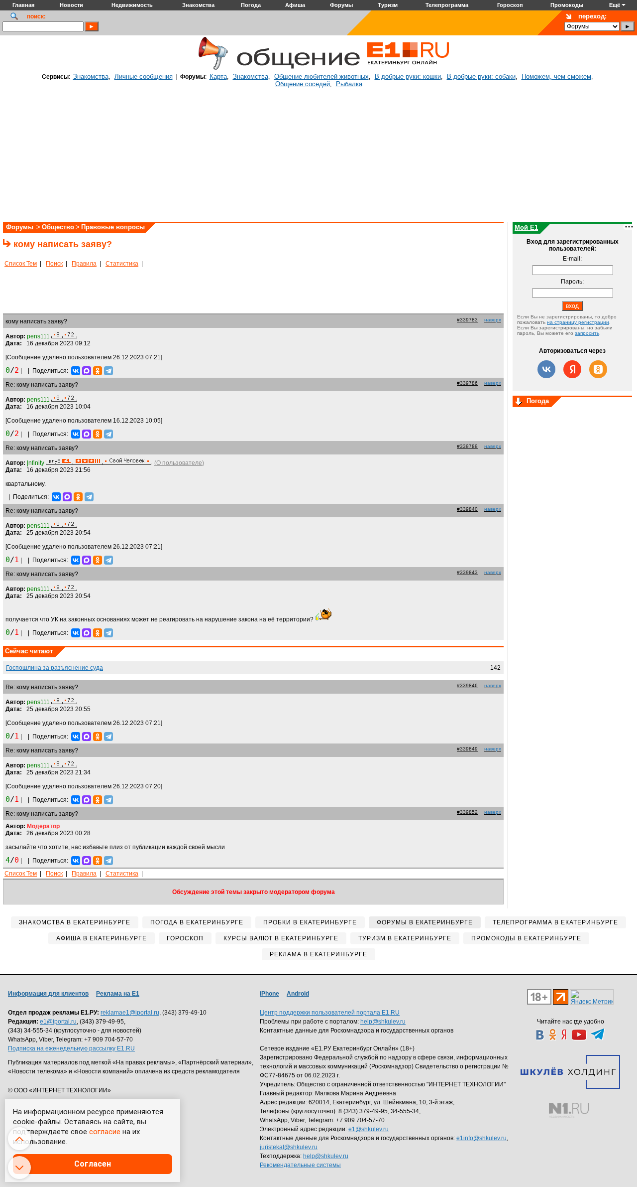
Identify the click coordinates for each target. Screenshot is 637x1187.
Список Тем (20, 263)
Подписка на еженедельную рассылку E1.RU (71, 1048)
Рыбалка (349, 84)
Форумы (19, 227)
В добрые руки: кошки (408, 76)
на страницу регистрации (578, 322)
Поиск (54, 263)
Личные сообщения (143, 76)
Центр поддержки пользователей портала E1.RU (330, 1012)
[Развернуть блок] (519, 402)
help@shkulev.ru (383, 1021)
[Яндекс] (572, 369)
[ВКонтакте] (75, 370)
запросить (587, 333)
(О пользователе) (179, 462)
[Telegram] (108, 370)
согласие (104, 1131)
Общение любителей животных (321, 76)
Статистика (122, 263)
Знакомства (90, 76)
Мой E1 (526, 227)
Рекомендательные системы (300, 1165)
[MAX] (86, 370)
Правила (84, 263)
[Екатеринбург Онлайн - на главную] (408, 68)
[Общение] (211, 68)
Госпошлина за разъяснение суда (54, 667)
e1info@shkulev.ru (481, 1138)
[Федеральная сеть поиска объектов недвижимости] (569, 1110)
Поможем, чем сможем (556, 76)
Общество (58, 227)
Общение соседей (302, 84)
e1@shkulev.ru (368, 1129)
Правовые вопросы (113, 227)
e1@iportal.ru (58, 1021)
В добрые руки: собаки (481, 76)
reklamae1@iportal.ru (130, 1012)
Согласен (92, 1164)
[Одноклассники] (97, 370)
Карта (218, 76)
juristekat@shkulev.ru (289, 1147)
